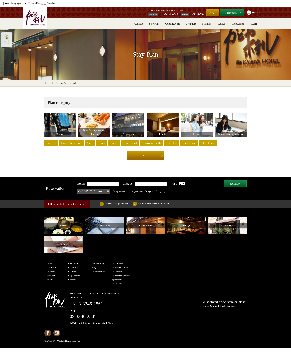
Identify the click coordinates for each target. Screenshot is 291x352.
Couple (101, 143)
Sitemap (118, 271)
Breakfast (191, 23)
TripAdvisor (230, 306)
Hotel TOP (49, 83)
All (144, 155)
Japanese (119, 283)
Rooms (50, 279)
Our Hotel (119, 263)
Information (52, 267)
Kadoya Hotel (236, 302)
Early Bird (172, 143)
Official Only (207, 143)
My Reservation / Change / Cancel (129, 191)
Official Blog (98, 263)
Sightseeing (237, 23)
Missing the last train (71, 143)
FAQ (211, 13)
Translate (51, 3)
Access (253, 23)
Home (49, 263)
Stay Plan (154, 23)
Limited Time (189, 143)
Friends (114, 143)
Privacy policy (121, 267)
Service (221, 23)
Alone (90, 143)
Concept (138, 23)
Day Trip (51, 143)
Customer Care (98, 271)
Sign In (150, 191)
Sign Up (161, 191)
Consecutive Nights (151, 143)
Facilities (206, 23)
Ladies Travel (130, 143)
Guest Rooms (172, 23)
